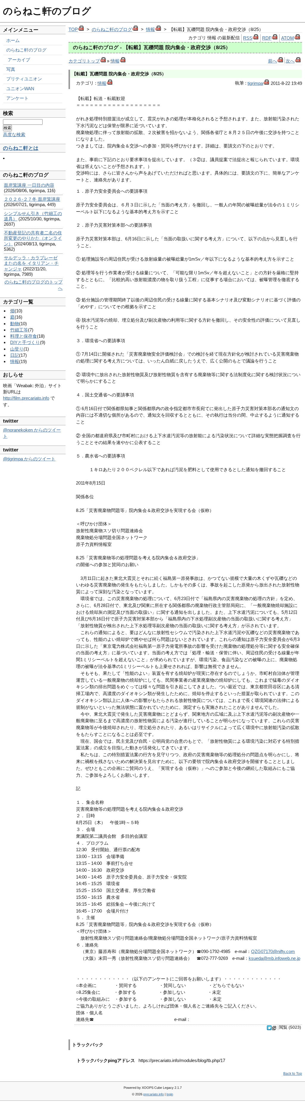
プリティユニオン (24, 78)
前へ (272, 60)
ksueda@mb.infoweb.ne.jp (274, 958)
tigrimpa (255, 83)
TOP (73, 29)
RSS (247, 38)
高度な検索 (14, 134)
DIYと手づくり (25, 342)
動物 (14, 323)
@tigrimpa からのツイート (29, 458)
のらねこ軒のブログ (47, 11)
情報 (150, 29)
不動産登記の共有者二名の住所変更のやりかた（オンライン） (33, 238)
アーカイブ (19, 59)
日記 (14, 355)
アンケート (17, 98)
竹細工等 (19, 329)
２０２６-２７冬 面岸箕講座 (32, 199)
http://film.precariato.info (26, 398)
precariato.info (153, 1094)
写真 (10, 69)
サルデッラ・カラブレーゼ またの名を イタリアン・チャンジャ (31, 263)
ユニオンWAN (20, 88)
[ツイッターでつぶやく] (272, 1029)
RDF (266, 38)
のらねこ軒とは (20, 148)
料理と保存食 (23, 336)
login (169, 1094)
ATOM (287, 38)
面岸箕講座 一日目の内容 (29, 185)
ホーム (13, 40)
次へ (290, 60)
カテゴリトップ (84, 60)
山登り (17, 348)
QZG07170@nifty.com (273, 951)
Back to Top (292, 1074)
